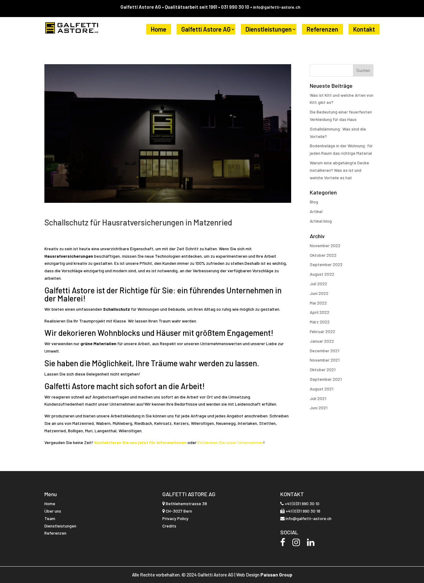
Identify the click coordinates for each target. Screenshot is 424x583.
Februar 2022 (322, 331)
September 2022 (326, 264)
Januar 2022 (322, 341)
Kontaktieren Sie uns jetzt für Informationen (140, 442)
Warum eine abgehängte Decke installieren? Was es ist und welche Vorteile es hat (339, 170)
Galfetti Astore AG (206, 29)
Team (49, 518)
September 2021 (326, 379)
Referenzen (322, 29)
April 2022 (319, 312)
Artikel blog (321, 221)
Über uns (52, 511)
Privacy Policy (175, 518)
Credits (169, 525)
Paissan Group (276, 574)
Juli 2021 (318, 398)
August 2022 (322, 274)
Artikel (316, 211)
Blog (314, 201)
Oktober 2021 (323, 369)
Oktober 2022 (323, 255)
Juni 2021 (318, 407)
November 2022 (325, 245)
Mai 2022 (318, 302)
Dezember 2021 (324, 350)
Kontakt (364, 29)
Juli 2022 (318, 283)
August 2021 (321, 388)
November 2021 (325, 360)
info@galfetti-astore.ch (276, 7)
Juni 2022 (319, 293)
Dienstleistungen (269, 29)
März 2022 (320, 321)
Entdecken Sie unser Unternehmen (230, 442)
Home (158, 29)
